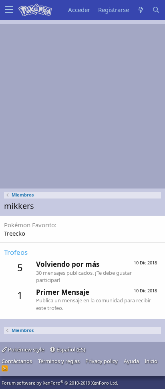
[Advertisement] (82, 106)
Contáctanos (17, 361)
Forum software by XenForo (60, 383)
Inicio (151, 361)
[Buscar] (155, 9)
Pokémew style (25, 349)
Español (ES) (70, 349)
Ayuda (131, 361)
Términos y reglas (59, 361)
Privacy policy (101, 361)
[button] (9, 10)
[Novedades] (140, 9)
